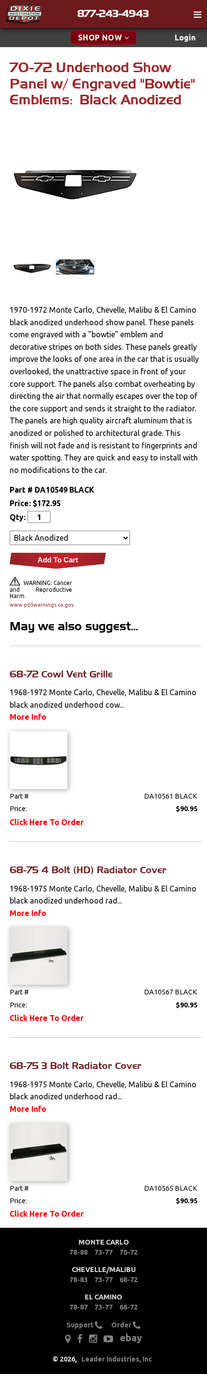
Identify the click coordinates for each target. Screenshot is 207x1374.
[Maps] (67, 1339)
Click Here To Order (47, 822)
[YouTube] (108, 1339)
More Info (28, 716)
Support (80, 1324)
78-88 (78, 1252)
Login (185, 37)
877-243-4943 (113, 13)
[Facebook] (79, 1339)
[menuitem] (185, 38)
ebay (131, 1337)
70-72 (128, 1252)
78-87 (78, 1307)
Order (122, 1324)
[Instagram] (93, 1339)
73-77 (103, 1252)
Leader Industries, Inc (116, 1359)
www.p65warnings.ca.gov (41, 605)
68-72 (128, 1280)
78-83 (78, 1280)
